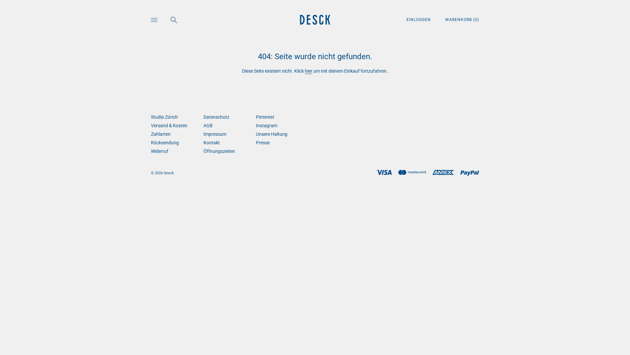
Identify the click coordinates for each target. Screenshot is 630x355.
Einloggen (419, 19)
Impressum (214, 134)
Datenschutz (216, 117)
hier (308, 71)
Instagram (266, 125)
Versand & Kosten (169, 125)
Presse (263, 142)
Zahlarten (161, 134)
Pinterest (265, 117)
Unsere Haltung (271, 134)
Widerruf (159, 151)
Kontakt (211, 142)
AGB (208, 125)
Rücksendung (165, 142)
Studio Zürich (164, 117)
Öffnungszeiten (219, 151)
